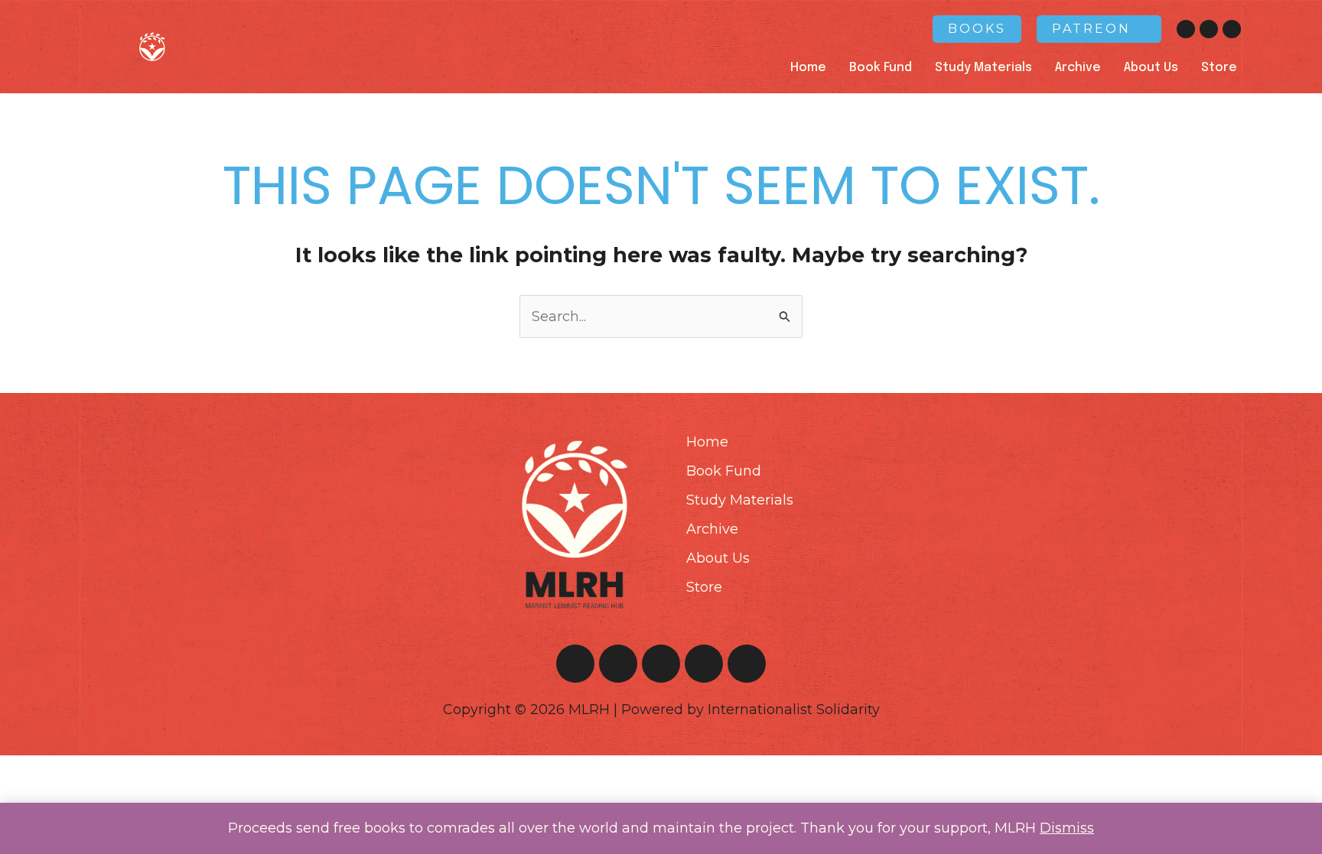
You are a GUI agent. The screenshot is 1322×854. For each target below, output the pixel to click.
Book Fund (880, 67)
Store (1219, 67)
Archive (1078, 67)
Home (808, 67)
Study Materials (983, 67)
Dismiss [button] (1067, 828)
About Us (1151, 67)
